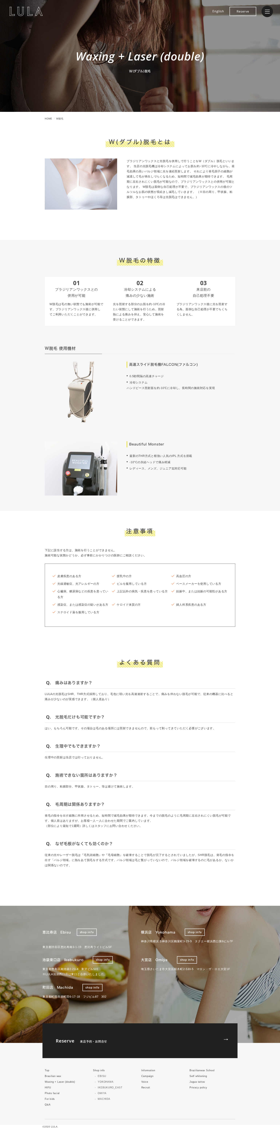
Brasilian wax (53, 1076)
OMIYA (102, 1093)
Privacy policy (198, 1087)
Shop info (99, 1070)
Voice (144, 1081)
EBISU (102, 1076)
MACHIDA (104, 1098)
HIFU (48, 1087)
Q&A (47, 1104)
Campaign (147, 1076)
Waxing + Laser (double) (60, 1081)
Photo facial (52, 1093)
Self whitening (198, 1076)
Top (47, 1070)
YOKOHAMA (105, 1081)
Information (148, 1070)
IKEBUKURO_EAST (110, 1087)
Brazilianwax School (202, 1070)
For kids (50, 1098)
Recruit (145, 1087)
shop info (87, 932)
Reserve (243, 11)
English (218, 11)
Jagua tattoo (197, 1081)
